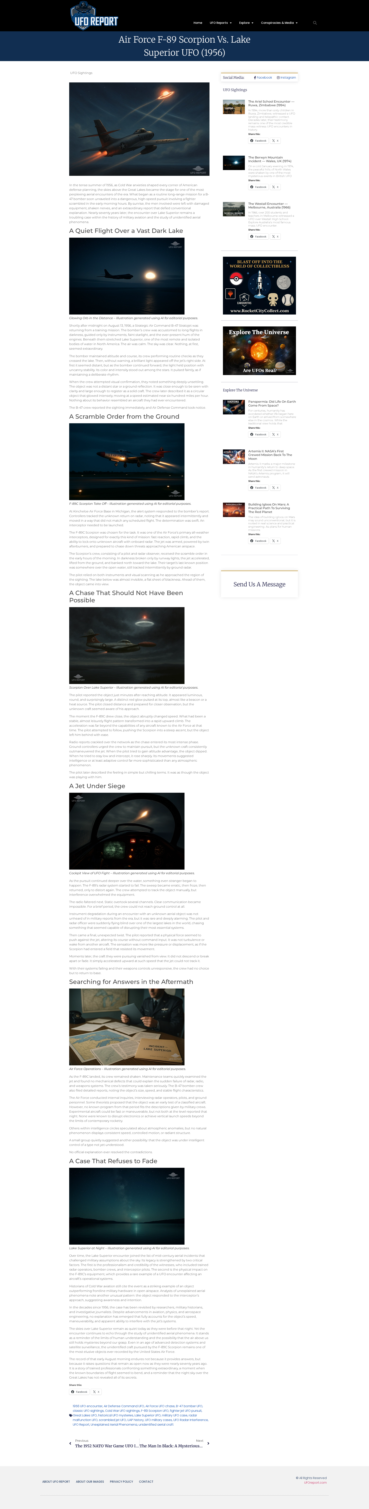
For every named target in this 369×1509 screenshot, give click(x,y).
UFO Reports (219, 23)
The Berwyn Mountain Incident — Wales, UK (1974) (269, 159)
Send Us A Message (259, 584)
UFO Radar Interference (190, 1420)
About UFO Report (56, 1482)
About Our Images (90, 1482)
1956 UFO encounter (87, 1406)
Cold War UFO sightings (122, 1411)
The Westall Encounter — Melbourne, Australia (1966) (269, 205)
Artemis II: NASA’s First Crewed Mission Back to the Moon (270, 454)
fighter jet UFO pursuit (186, 1411)
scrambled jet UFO (112, 1420)
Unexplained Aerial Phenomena (114, 1424)
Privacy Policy (121, 1482)
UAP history (135, 1420)
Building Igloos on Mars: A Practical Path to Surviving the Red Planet (269, 508)
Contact (146, 1482)
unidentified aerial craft (156, 1424)
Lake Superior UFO (148, 1415)
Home (198, 23)
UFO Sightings (81, 73)
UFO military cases (158, 1420)
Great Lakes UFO (85, 1415)
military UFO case (174, 1415)
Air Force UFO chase (160, 1406)
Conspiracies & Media (277, 23)
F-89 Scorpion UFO (155, 1411)
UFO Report (81, 1424)
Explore (244, 23)
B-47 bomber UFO (189, 1406)
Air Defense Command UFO (124, 1406)
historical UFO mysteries (115, 1415)
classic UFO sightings (88, 1411)
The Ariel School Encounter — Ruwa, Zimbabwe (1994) (271, 103)
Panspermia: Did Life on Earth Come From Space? (272, 403)
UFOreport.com (315, 1482)
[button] (315, 23)
